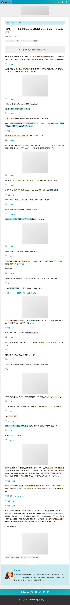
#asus (13, 41)
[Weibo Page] (44, 591)
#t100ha (23, 41)
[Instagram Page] (40, 591)
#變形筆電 (35, 41)
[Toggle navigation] (66, 2)
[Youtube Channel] (36, 591)
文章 (12, 22)
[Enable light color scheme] (58, 2)
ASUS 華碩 (18, 22)
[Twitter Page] (48, 591)
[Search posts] (62, 2)
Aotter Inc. (47, 600)
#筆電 (17, 41)
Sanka (17, 37)
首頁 (8, 22)
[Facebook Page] (32, 591)
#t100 (7, 41)
